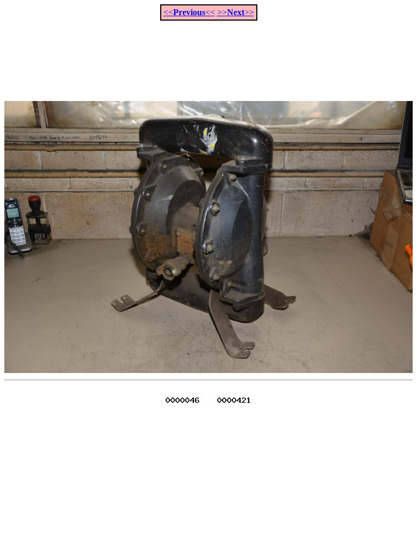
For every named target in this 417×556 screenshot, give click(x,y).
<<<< (189, 12)
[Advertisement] (208, 54)
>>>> (235, 12)
